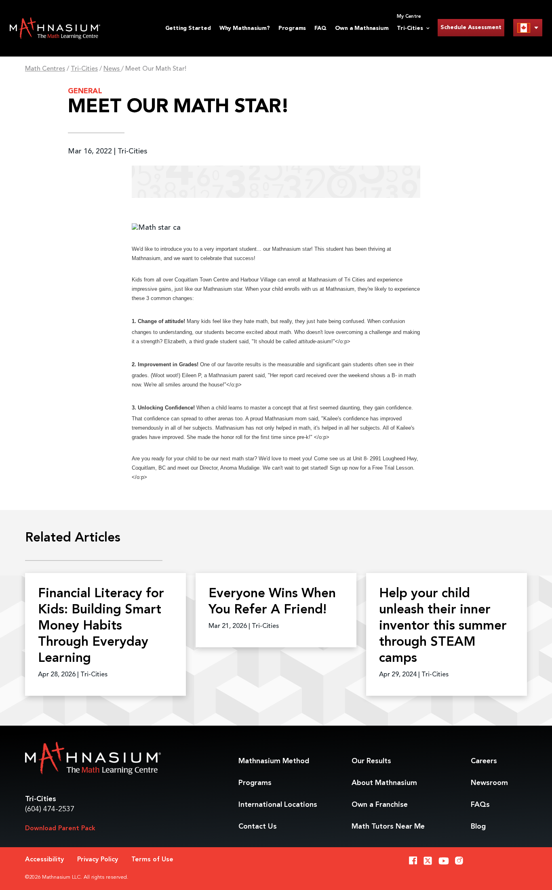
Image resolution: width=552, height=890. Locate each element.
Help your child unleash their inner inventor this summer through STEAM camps (443, 626)
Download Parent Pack (60, 828)
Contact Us (257, 826)
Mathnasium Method (273, 761)
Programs (292, 28)
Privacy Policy (97, 859)
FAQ (320, 28)
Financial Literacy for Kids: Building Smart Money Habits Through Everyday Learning (101, 626)
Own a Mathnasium (362, 28)
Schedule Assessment (470, 27)
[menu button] (527, 27)
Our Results (371, 761)
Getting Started (188, 28)
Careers (484, 761)
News (112, 69)
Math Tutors (388, 826)
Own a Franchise (380, 804)
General (85, 91)
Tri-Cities (84, 69)
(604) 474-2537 (49, 809)
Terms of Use (152, 859)
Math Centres (45, 69)
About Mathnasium (384, 783)
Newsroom (489, 783)
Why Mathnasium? (244, 28)
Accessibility (44, 859)
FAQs (480, 804)
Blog (478, 826)
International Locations (277, 804)
